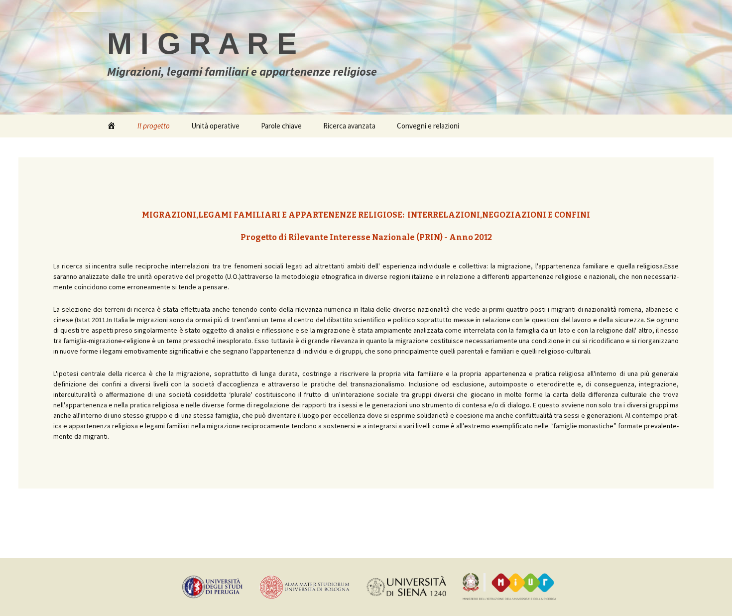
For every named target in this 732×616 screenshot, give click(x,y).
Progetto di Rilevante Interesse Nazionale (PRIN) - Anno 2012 (366, 237)
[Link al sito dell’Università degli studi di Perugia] (212, 586)
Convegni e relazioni (428, 125)
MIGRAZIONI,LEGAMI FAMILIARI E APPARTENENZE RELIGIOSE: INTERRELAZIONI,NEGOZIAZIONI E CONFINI (366, 215)
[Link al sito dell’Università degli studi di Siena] (406, 586)
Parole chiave (281, 125)
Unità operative (215, 125)
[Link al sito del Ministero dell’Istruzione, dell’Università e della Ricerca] (509, 586)
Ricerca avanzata (349, 125)
